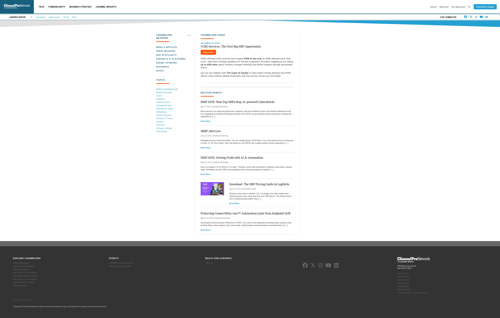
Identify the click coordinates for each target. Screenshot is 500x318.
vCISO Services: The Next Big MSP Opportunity (231, 46)
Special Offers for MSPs (23, 282)
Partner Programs (164, 115)
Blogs (160, 70)
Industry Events (163, 102)
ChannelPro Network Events (121, 263)
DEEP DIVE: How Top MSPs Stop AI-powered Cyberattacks (238, 102)
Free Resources (458, 6)
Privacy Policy (403, 283)
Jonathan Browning (220, 106)
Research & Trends (164, 118)
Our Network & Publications (25, 272)
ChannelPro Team (249, 189)
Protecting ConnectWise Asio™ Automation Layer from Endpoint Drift (246, 213)
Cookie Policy (403, 286)
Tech (41, 6)
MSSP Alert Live (211, 131)
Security (159, 121)
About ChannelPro (21, 263)
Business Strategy (80, 6)
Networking (161, 112)
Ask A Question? (20, 285)
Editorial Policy (404, 289)
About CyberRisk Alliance (23, 266)
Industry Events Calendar (120, 266)
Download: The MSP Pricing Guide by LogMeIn (259, 184)
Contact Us (402, 273)
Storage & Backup (164, 128)
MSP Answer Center (164, 108)
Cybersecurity (56, 6)
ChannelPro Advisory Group (24, 276)
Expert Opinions (166, 62)
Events (433, 6)
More (74, 17)
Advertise (444, 6)
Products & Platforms (171, 59)
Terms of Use (403, 279)
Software (160, 125)
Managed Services (164, 105)
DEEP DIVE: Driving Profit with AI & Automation (232, 157)
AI (31, 17)
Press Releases (165, 51)
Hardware (160, 98)
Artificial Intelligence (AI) (167, 89)
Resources (162, 66)
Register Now (208, 52)
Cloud (158, 95)
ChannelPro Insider (485, 6)
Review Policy (403, 276)
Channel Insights (106, 6)
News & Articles (166, 47)
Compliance (41, 17)
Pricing (66, 17)
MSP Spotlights (166, 55)
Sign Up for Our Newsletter (25, 279)
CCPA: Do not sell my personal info (412, 292)
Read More (206, 121)
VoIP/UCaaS (161, 131)
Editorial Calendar (21, 269)
